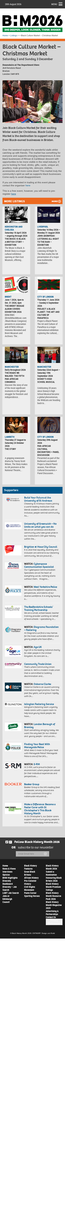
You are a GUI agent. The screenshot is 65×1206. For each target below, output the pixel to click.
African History (31, 877)
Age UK (38, 647)
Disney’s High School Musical (46, 380)
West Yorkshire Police (45, 587)
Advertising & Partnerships (52, 912)
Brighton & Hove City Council (40, 547)
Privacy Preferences (54, 922)
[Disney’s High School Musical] (48, 355)
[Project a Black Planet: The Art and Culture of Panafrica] (48, 285)
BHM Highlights (10, 877)
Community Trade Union (38, 664)
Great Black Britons (29, 873)
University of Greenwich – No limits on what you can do (40, 525)
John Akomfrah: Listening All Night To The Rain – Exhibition (48, 240)
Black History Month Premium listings (53, 886)
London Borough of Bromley (39, 725)
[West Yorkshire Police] (13, 590)
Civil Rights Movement (29, 888)
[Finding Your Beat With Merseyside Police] (13, 747)
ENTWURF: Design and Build (43, 933)
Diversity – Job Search (9, 888)
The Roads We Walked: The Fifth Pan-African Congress (14, 377)
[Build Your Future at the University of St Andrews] (13, 500)
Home (5, 35)
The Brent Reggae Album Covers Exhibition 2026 (14, 308)
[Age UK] (13, 651)
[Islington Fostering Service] (13, 705)
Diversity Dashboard (7, 882)
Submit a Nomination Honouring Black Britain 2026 (54, 876)
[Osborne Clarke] (13, 687)
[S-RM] (13, 766)
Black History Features (30, 867)
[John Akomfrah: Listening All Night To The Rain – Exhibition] (48, 215)
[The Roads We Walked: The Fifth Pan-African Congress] (16, 355)
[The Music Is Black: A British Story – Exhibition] (16, 215)
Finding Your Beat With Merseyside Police (37, 745)
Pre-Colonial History (30, 882)
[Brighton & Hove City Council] (13, 550)
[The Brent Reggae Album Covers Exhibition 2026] (16, 285)
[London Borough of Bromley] (13, 727)
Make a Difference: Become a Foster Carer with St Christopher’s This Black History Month (40, 808)
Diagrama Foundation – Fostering (41, 628)
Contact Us (51, 917)
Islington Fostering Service (39, 704)
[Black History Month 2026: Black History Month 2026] (32, 23)
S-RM (37, 764)
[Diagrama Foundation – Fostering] (13, 629)
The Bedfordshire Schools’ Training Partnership (38, 608)
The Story (10, 449)
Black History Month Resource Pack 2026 (53, 896)
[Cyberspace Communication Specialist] (13, 565)
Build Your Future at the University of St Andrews (38, 499)
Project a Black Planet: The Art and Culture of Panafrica (48, 313)
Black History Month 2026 (52, 867)
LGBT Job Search (10, 892)
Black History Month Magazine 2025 (54, 905)
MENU (54, 4)
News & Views (9, 868)
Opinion (6, 874)
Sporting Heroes (32, 895)
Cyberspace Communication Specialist (39, 565)
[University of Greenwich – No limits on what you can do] (13, 525)
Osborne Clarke (42, 684)
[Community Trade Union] (13, 665)
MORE (55, 201)
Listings (13, 35)
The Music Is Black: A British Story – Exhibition (15, 241)
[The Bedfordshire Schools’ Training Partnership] (13, 611)
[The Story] (16, 425)
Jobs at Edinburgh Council (7, 899)
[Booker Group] (13, 784)
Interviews (7, 871)
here (28, 185)
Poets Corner (30, 892)
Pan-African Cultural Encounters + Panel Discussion (48, 450)
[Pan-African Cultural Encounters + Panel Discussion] (48, 425)
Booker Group (32, 784)
